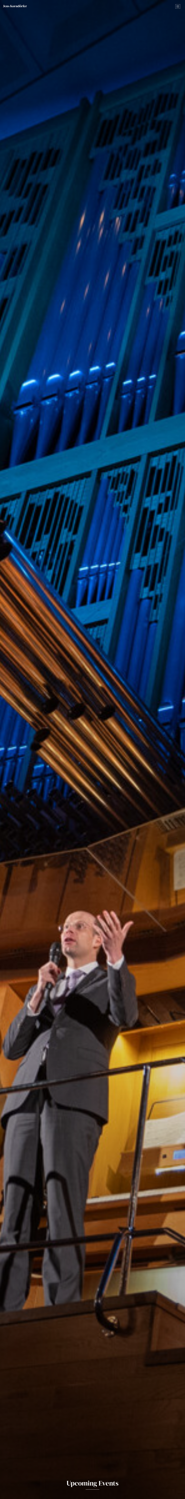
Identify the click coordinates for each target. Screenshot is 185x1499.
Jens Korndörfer (15, 6)
